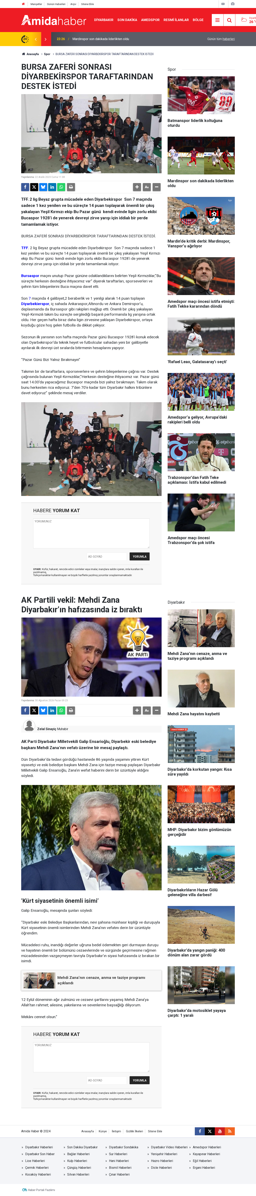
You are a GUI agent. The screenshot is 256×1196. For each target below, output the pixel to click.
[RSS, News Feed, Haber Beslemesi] (230, 1131)
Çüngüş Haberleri (79, 1168)
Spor (47, 54)
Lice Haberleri (35, 1161)
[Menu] (217, 20)
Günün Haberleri (56, 4)
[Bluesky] (43, 187)
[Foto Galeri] (232, 4)
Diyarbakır (103, 20)
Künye (103, 1131)
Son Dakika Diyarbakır (82, 1147)
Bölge (198, 20)
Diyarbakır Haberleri (39, 1147)
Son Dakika (127, 20)
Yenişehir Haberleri (164, 1154)
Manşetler (36, 4)
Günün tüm (221, 39)
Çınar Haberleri (119, 1174)
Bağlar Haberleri (78, 1154)
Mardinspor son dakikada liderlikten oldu (100, 39)
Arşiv (73, 4)
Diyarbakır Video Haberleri (169, 1147)
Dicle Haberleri (161, 1168)
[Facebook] (25, 187)
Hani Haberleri (119, 1161)
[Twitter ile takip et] (210, 1131)
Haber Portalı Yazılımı (41, 1190)
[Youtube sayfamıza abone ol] (220, 1131)
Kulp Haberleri (77, 1161)
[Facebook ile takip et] (200, 1131)
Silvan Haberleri (78, 1174)
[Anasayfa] (23, 4)
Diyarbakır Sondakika (123, 1147)
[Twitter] (34, 187)
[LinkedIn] (52, 187)
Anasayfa (32, 54)
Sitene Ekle (87, 4)
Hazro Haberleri (162, 1161)
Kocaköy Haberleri (38, 1174)
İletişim (116, 1131)
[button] (137, 187)
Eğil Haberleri (202, 1161)
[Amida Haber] (53, 20)
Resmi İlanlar (176, 20)
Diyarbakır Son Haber (40, 1154)
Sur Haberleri (118, 1154)
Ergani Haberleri (204, 1168)
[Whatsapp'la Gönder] (61, 187)
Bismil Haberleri (120, 1168)
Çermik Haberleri (37, 1168)
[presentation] (36, 39)
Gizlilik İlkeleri (134, 1131)
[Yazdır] (71, 187)
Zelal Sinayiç (46, 729)
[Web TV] (223, 4)
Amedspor (150, 20)
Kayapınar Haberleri (206, 1154)
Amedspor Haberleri (207, 1147)
